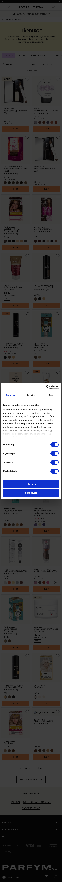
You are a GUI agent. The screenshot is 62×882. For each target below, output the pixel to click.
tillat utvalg (31, 492)
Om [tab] (51, 395)
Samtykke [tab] (11, 395)
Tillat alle (31, 484)
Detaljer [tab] (31, 395)
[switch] (54, 453)
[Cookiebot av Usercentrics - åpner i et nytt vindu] (46, 387)
